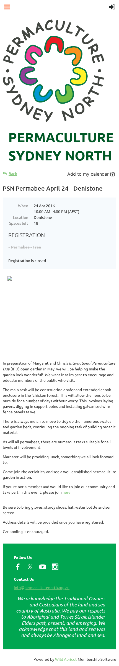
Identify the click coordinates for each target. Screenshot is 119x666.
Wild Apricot (66, 659)
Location (20, 217)
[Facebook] (18, 567)
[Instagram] (55, 567)
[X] (30, 567)
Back (13, 173)
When (23, 205)
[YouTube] (42, 567)
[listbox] (91, 174)
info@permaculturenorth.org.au (41, 587)
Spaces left (18, 223)
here (67, 492)
